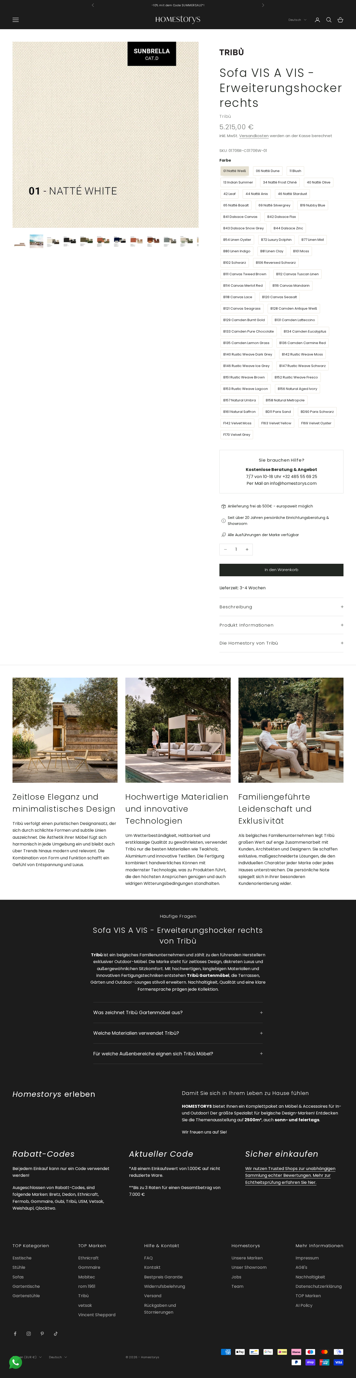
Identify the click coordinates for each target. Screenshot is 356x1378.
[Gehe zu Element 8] (136, 241)
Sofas (18, 1277)
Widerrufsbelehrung (164, 1286)
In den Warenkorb (281, 569)
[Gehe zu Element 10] (170, 241)
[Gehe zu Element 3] (53, 241)
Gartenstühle (26, 1296)
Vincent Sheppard (96, 1315)
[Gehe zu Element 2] (36, 241)
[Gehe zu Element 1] (20, 241)
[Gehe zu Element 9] (153, 241)
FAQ (148, 1258)
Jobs (236, 1277)
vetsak (85, 1305)
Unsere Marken (247, 1258)
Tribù (225, 116)
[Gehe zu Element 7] (120, 241)
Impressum (307, 1258)
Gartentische (26, 1286)
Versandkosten (254, 135)
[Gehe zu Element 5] (86, 241)
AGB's (301, 1267)
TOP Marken (308, 1296)
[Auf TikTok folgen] (55, 1333)
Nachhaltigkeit (310, 1277)
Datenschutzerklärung (319, 1286)
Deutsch (295, 20)
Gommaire (89, 1267)
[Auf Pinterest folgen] (42, 1333)
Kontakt (152, 1267)
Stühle (19, 1267)
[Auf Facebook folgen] (15, 1333)
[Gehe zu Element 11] (186, 241)
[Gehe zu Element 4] (70, 241)
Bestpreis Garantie (163, 1277)
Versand (152, 1296)
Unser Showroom (249, 1267)
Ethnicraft (88, 1258)
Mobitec (86, 1277)
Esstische (22, 1258)
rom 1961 (86, 1286)
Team (237, 1286)
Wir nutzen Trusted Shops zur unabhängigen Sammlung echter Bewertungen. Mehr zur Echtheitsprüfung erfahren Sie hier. (290, 1175)
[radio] (234, 171)
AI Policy (304, 1305)
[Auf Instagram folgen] (28, 1333)
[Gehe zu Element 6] (103, 241)
